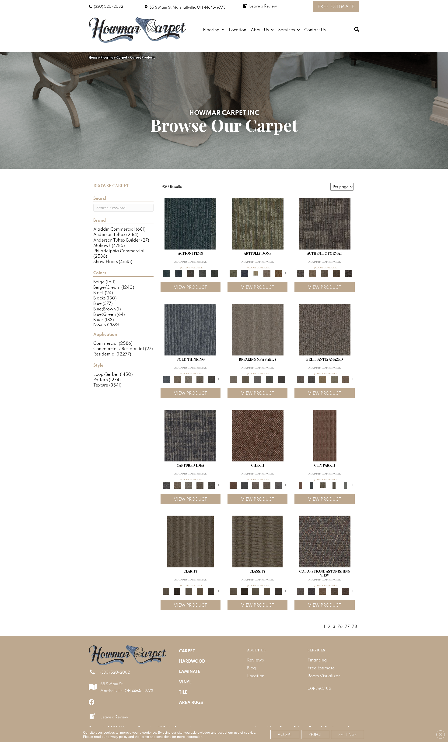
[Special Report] (245, 378)
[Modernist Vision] (256, 273)
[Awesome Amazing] (267, 273)
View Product (190, 287)
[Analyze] (177, 590)
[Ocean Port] (178, 273)
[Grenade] (177, 378)
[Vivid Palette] (278, 273)
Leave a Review (114, 717)
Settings (347, 734)
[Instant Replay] (257, 378)
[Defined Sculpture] (312, 273)
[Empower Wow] (334, 378)
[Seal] (211, 378)
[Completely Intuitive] (323, 378)
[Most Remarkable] (244, 273)
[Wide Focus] (311, 590)
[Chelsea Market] (258, 435)
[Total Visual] (323, 590)
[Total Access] (281, 378)
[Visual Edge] (324, 223)
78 (354, 626)
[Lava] (188, 378)
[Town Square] (278, 484)
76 (340, 626)
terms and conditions (155, 736)
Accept (285, 734)
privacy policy (117, 736)
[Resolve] (190, 541)
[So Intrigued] (324, 329)
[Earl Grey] (202, 273)
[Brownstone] (190, 273)
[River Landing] (244, 484)
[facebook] (91, 702)
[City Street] (214, 273)
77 (347, 626)
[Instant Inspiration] (345, 378)
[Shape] (190, 329)
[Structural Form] (348, 273)
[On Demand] (269, 378)
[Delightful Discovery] (258, 223)
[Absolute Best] (334, 590)
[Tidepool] (190, 223)
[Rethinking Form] (336, 273)
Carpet (121, 57)
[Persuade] (200, 590)
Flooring (107, 57)
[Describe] (188, 590)
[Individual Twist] (324, 273)
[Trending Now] (258, 329)
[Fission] (200, 378)
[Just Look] (345, 590)
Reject (315, 734)
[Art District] (256, 484)
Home (93, 57)
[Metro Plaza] (267, 484)
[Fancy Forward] (324, 541)
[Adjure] (211, 590)
